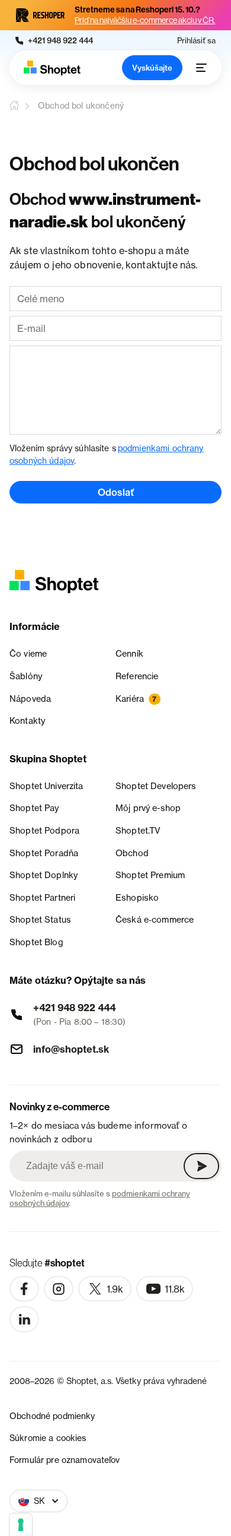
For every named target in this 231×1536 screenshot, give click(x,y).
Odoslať (116, 492)
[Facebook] (24, 1289)
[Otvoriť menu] (201, 68)
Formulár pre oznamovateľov (64, 1460)
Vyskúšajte (152, 67)
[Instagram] (58, 1289)
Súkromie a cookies (47, 1438)
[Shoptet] (52, 68)
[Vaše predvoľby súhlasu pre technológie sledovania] (20, 1524)
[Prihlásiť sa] (201, 1166)
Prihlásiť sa (196, 41)
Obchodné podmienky (52, 1416)
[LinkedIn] (24, 1319)
